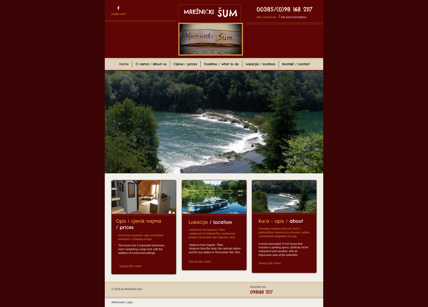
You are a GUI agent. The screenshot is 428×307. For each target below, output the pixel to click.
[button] (214, 122)
